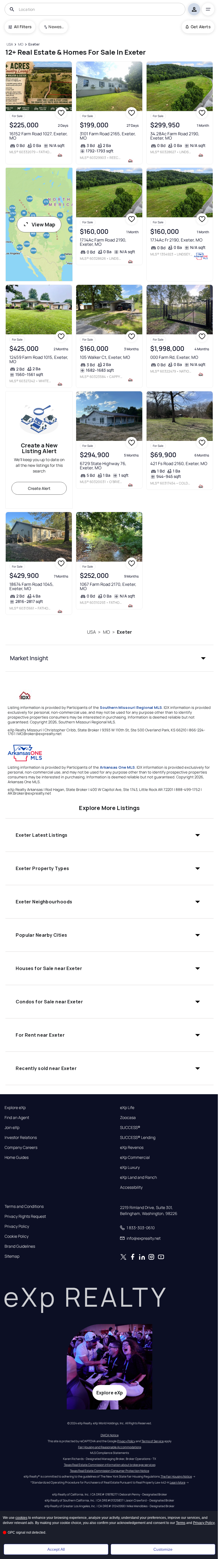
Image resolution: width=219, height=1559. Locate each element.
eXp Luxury (130, 1167)
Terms (180, 1523)
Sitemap (12, 1256)
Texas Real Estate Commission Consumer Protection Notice (109, 1471)
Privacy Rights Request (25, 1216)
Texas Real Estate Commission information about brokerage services (109, 1465)
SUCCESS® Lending (137, 1137)
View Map (43, 224)
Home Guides (17, 1157)
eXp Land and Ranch (138, 1177)
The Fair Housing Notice (176, 1476)
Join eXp (12, 1128)
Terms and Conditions (24, 1206)
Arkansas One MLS (117, 767)
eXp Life (127, 1108)
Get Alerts (200, 26)
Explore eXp (15, 1108)
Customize (163, 1549)
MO (106, 632)
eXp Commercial (135, 1157)
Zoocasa (128, 1118)
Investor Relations (21, 1137)
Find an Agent (17, 1118)
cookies (21, 1518)
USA (91, 632)
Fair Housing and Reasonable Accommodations (109, 1447)
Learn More (177, 1482)
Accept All (56, 1549)
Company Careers (21, 1147)
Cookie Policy (17, 1236)
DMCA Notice (110, 1435)
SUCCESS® (130, 1128)
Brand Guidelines (20, 1246)
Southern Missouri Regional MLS (131, 707)
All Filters (22, 26)
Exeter (124, 632)
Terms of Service (152, 1441)
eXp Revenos (131, 1147)
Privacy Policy (17, 1226)
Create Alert (39, 488)
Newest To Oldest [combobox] (56, 26)
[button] (109, 658)
